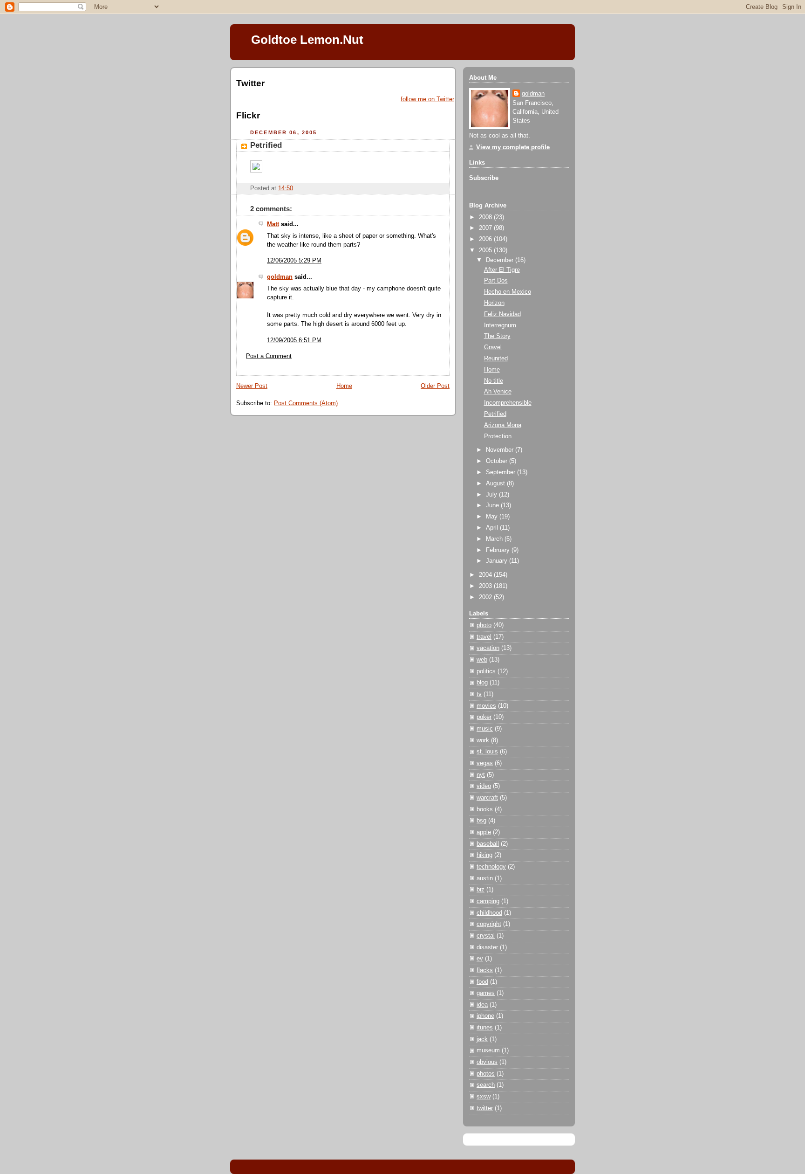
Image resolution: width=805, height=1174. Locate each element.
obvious (487, 1062)
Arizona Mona (502, 425)
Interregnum (500, 325)
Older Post (435, 386)
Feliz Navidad (502, 314)
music (485, 728)
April (493, 528)
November (500, 450)
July (492, 494)
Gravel (493, 347)
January (497, 561)
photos (486, 1073)
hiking (484, 855)
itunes (485, 1027)
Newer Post (251, 386)
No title (493, 381)
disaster (487, 947)
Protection (498, 436)
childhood (489, 913)
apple (484, 832)
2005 (486, 250)
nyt (481, 775)
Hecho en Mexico (507, 292)
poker (484, 717)
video (484, 786)
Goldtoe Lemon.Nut (307, 40)
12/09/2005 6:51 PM (294, 340)
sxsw (484, 1096)
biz (480, 889)
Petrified (266, 145)
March (495, 539)
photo (484, 625)
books (485, 809)
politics (486, 671)
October (497, 461)
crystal (486, 935)
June (493, 505)
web (482, 659)
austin (485, 878)
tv (479, 694)
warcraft (487, 797)
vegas (485, 763)
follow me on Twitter (427, 99)
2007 (486, 228)
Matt (273, 224)
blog (482, 682)
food (482, 982)
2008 (486, 217)
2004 (486, 575)
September (501, 472)
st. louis (487, 751)
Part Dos (496, 280)
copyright (489, 924)
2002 (486, 597)
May (492, 516)
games (486, 993)
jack (482, 1039)
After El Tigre (502, 270)
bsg (481, 820)
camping (488, 901)
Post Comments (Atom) (306, 403)
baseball (488, 844)
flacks (485, 970)
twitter (485, 1108)
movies (486, 706)
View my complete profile (513, 147)
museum (488, 1050)
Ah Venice (498, 391)
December (500, 260)
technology (491, 866)
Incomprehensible (508, 403)
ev (480, 958)
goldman (280, 277)
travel (484, 637)
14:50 (285, 188)
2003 (486, 586)
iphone (485, 1016)
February (499, 550)
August (496, 483)
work (483, 740)
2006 (486, 239)
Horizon (494, 303)
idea (482, 1004)
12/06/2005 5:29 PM (294, 260)
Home (344, 386)
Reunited (496, 358)
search (486, 1085)
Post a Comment (269, 356)
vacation (488, 648)
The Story (497, 336)
